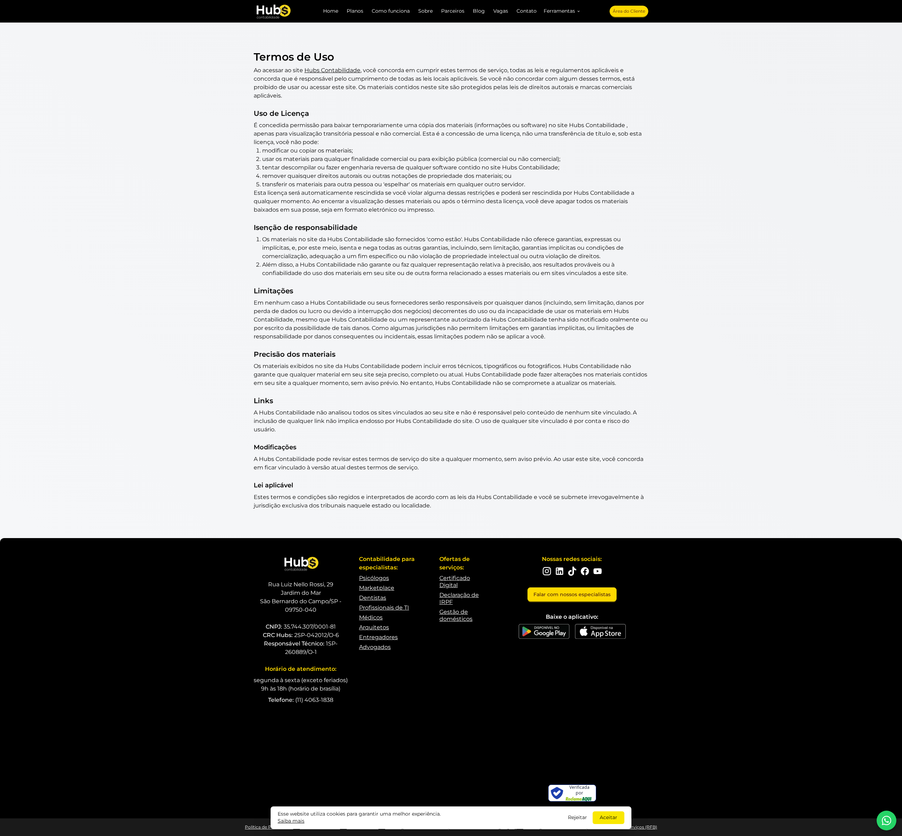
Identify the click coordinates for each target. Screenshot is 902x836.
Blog (479, 11)
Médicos (371, 617)
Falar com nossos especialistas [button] (572, 594)
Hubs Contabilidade (332, 70)
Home (330, 11)
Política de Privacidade (269, 827)
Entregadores (378, 637)
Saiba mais (291, 821)
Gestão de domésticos (455, 615)
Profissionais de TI (384, 607)
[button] (562, 11)
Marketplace (376, 588)
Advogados (375, 647)
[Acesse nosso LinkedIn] (559, 571)
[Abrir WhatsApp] (886, 820)
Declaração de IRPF (459, 598)
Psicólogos (374, 578)
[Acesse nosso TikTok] (572, 571)
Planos (355, 11)
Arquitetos (374, 627)
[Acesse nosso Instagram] (547, 571)
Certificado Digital (454, 581)
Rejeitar (577, 817)
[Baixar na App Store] (600, 631)
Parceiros (452, 11)
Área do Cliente (629, 11)
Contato (527, 11)
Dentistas (372, 597)
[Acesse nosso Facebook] (585, 571)
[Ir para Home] (273, 11)
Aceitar (608, 817)
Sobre (425, 11)
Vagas (500, 11)
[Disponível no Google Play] (544, 631)
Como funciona (391, 11)
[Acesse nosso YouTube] (598, 571)
